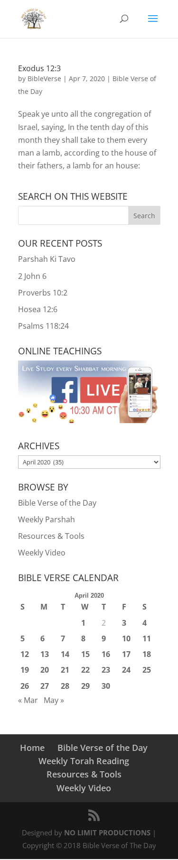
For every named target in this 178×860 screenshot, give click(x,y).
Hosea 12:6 (37, 309)
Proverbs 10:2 (42, 292)
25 (146, 670)
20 (44, 670)
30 (106, 686)
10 (126, 638)
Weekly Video (42, 552)
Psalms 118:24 (43, 326)
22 (85, 670)
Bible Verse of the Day (57, 503)
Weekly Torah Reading (83, 761)
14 (65, 654)
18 (146, 654)
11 (146, 638)
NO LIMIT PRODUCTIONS (107, 832)
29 (85, 686)
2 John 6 (32, 276)
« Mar (28, 700)
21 (65, 670)
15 (85, 654)
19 (24, 670)
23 (106, 670)
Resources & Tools (51, 536)
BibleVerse (44, 78)
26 (24, 686)
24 (126, 670)
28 (65, 686)
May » (54, 700)
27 (44, 686)
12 (24, 654)
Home (32, 747)
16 (106, 654)
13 (44, 654)
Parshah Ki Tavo (46, 259)
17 (126, 654)
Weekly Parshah (46, 519)
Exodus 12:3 (39, 68)
